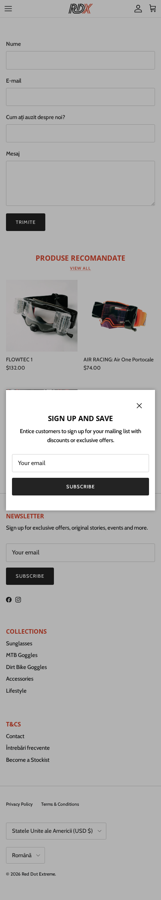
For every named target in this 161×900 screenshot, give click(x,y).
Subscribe (80, 486)
